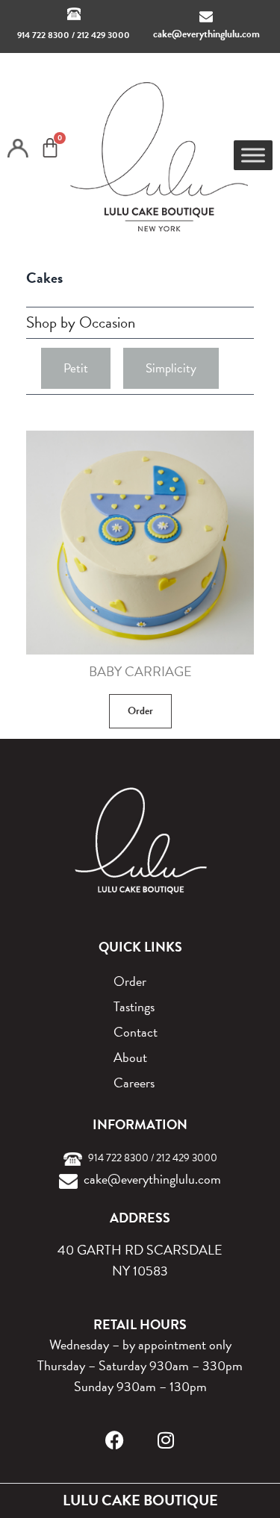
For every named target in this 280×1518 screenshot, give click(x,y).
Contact (135, 1032)
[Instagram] (165, 1440)
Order (140, 711)
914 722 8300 (43, 35)
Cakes (44, 277)
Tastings (134, 1006)
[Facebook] (114, 1440)
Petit (75, 368)
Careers (134, 1082)
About (130, 1057)
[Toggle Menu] (253, 156)
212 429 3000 (103, 35)
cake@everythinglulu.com (206, 34)
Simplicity (171, 368)
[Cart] (50, 147)
